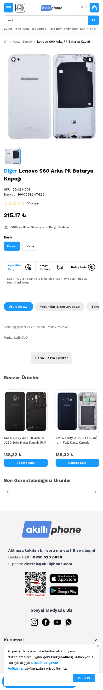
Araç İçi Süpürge (34, 28)
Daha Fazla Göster (51, 358)
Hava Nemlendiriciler (63, 28)
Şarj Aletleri (88, 28)
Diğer (10, 171)
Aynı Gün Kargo (14, 267)
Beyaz (12, 246)
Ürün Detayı (19, 306)
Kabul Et (84, 678)
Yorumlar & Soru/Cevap (60, 306)
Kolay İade (79, 267)
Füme (29, 246)
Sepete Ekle (26, 462)
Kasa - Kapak (22, 41)
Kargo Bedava (45, 267)
